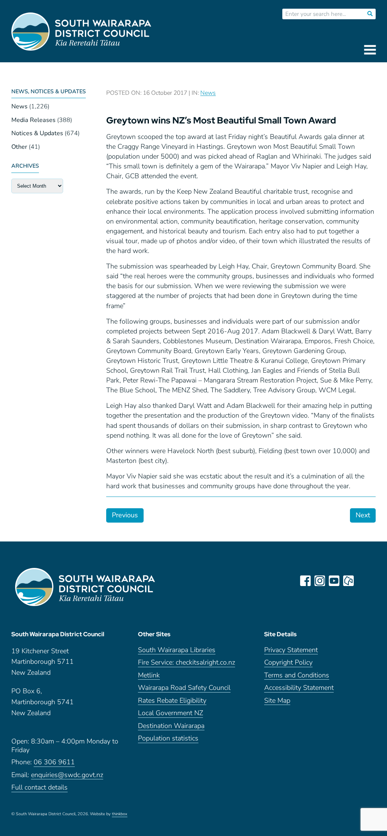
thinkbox (119, 814)
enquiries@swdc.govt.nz (67, 775)
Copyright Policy (288, 662)
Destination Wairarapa (171, 726)
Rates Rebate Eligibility (172, 700)
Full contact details (39, 787)
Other (19, 147)
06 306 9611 (54, 762)
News (19, 106)
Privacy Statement (291, 650)
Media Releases (33, 120)
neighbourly (348, 580)
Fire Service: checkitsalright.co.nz (186, 662)
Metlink (149, 675)
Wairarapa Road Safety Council (184, 687)
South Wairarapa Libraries (176, 650)
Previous (125, 515)
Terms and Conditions (296, 675)
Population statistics (168, 738)
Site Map (277, 700)
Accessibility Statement (299, 687)
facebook (305, 580)
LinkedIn (363, 580)
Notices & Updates (37, 133)
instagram (319, 580)
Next (363, 515)
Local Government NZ (170, 713)
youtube (334, 580)
